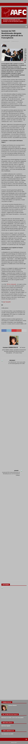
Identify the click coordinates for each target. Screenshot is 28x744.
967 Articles (22, 347)
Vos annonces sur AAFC (7, 734)
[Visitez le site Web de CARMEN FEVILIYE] (14, 355)
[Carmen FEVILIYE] (4, 708)
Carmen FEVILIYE (12, 705)
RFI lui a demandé (11, 284)
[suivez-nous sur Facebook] (10, 4)
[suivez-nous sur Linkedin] (15, 4)
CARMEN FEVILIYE (15, 41)
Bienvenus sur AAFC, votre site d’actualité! (12, 717)
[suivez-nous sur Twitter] (12, 4)
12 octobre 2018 (6, 41)
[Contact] (18, 4)
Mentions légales (5, 725)
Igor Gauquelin (7, 302)
